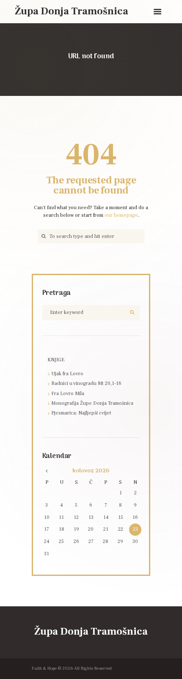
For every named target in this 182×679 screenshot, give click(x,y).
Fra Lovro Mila (67, 393)
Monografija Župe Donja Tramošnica (92, 403)
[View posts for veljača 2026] (46, 471)
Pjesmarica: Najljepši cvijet (81, 413)
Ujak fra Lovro (67, 374)
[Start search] (42, 236)
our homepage (121, 215)
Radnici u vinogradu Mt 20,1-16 (86, 383)
